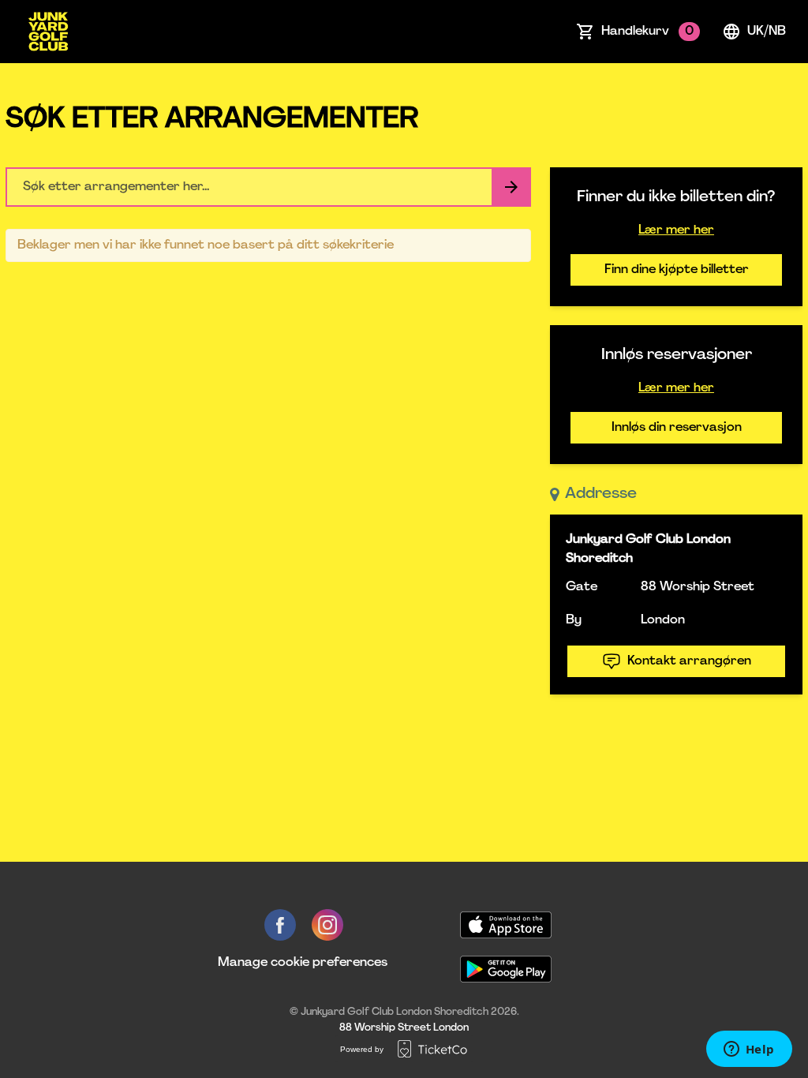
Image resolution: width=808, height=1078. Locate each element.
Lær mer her (676, 230)
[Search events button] (511, 187)
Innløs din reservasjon (677, 427)
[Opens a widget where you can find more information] (748, 1050)
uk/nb (766, 31)
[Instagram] (327, 925)
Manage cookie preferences (302, 962)
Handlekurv (647, 31)
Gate (581, 587)
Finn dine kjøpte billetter (676, 270)
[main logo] (48, 31)
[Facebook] (280, 925)
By (574, 620)
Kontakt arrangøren (689, 661)
